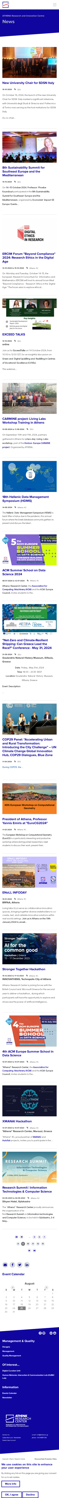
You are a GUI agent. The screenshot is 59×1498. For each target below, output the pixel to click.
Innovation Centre (19, 5)
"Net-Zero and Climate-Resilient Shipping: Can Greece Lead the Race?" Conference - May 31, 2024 (27, 644)
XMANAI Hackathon (17, 1121)
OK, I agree (11, 1494)
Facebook (12, 1265)
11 (33, 1244)
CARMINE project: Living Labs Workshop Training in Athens (24, 421)
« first (17, 1237)
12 (38, 1244)
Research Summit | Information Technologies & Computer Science (27, 1189)
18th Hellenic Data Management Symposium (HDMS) (25, 499)
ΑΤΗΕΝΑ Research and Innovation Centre (23, 15)
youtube (54, 1333)
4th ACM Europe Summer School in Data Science (27, 1053)
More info (10, 1483)
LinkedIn (27, 1265)
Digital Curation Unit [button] (11, 1370)
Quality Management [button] (11, 1355)
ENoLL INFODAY (14, 892)
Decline (30, 1494)
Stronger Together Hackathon (23, 969)
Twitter (19, 1265)
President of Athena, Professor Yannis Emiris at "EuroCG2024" (25, 821)
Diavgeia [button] (6, 1347)
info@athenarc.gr (42, 1435)
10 (28, 1244)
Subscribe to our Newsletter (11, 1437)
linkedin (43, 1333)
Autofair (6, 1140)
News (8, 22)
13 (43, 1244)
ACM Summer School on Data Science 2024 (23, 572)
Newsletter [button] (7, 1397)
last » (34, 1251)
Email (5, 1265)
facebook (40, 1333)
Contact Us (5, 1435)
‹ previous (21, 1237)
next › (29, 1251)
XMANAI (37, 1136)
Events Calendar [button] (9, 1393)
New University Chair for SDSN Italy (28, 83)
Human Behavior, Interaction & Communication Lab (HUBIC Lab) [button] (28, 1376)
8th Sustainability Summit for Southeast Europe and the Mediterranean (23, 171)
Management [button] (8, 1351)
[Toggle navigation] (54, 4)
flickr (51, 1333)
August (29, 1283)
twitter (47, 1333)
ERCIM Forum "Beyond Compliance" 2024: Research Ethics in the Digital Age (28, 257)
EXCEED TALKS (13, 334)
